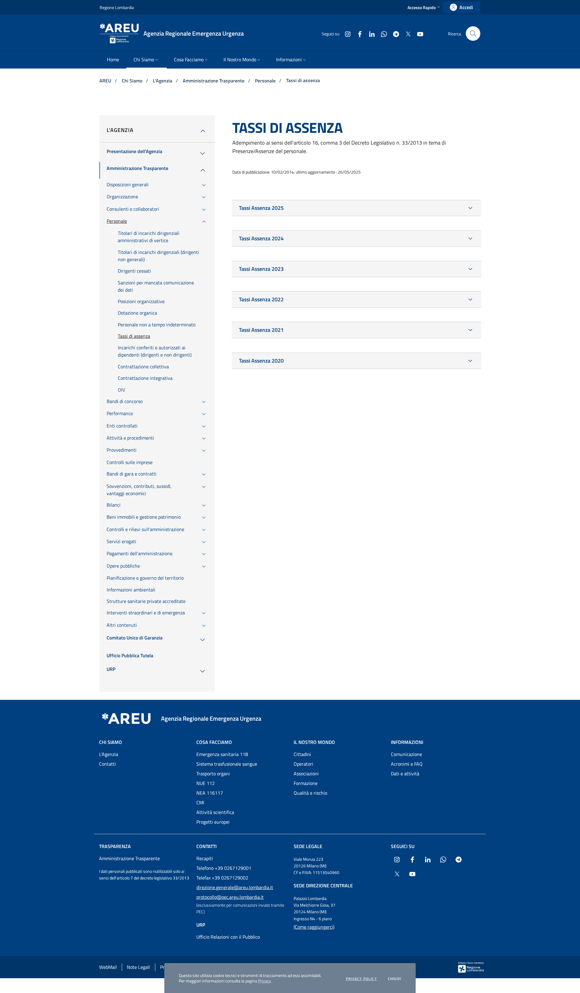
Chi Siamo (132, 80)
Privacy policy (361, 979)
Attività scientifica (215, 812)
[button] (424, 7)
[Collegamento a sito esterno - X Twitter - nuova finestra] (406, 33)
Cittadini (302, 754)
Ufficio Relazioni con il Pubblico (228, 936)
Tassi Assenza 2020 (261, 361)
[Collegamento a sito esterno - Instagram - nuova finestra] (345, 33)
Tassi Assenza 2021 (261, 330)
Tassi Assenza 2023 (261, 269)
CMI (200, 802)
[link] (461, 7)
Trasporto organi (213, 773)
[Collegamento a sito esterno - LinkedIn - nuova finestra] (369, 33)
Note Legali (138, 967)
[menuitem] (113, 60)
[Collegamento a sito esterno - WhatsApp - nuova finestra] (381, 33)
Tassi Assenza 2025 (261, 208)
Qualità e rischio (310, 792)
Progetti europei (213, 821)
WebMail (108, 967)
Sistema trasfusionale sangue (226, 763)
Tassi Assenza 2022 (261, 299)
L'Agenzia (163, 80)
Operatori (303, 763)
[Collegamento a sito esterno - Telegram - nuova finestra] (394, 33)
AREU (105, 80)
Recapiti (204, 858)
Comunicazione (406, 754)
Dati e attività (405, 773)
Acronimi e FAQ (407, 763)
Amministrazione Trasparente (214, 80)
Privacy (264, 981)
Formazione (305, 783)
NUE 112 (205, 783)
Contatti (107, 763)
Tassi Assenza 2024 (261, 238)
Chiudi (394, 979)
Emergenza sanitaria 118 (222, 754)
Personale (266, 80)
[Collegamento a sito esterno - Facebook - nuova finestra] (357, 33)
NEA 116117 (209, 792)
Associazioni (306, 773)
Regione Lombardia (117, 7)
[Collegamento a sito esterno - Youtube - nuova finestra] (418, 33)
